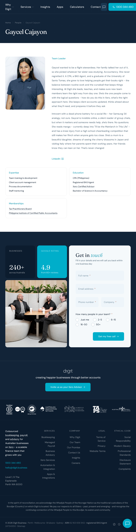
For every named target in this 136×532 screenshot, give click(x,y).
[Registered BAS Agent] (32, 410)
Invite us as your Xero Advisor (66, 387)
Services (26, 7)
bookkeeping (12, 435)
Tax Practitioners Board (20, 208)
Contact (96, 7)
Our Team (75, 442)
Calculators (77, 7)
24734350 (10, 526)
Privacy (101, 445)
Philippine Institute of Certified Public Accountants (33, 213)
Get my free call (106, 336)
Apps (60, 7)
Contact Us (74, 452)
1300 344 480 (13, 462)
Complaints (125, 468)
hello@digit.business (16, 467)
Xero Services (47, 460)
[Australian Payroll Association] (121, 409)
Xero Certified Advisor (84, 186)
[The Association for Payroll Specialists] (100, 409)
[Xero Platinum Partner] (20, 410)
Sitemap (21, 526)
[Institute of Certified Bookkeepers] (74, 409)
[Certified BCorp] (9, 410)
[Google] (119, 524)
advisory (14, 439)
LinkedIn (56, 158)
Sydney (59, 522)
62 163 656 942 (77, 522)
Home (8, 22)
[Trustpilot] (114, 524)
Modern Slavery (122, 445)
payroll (23, 435)
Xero (11, 447)
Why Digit (8, 7)
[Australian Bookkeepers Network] (48, 409)
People (18, 22)
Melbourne (39, 522)
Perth (30, 522)
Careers (76, 462)
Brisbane (50, 522)
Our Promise (73, 447)
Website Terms (97, 451)
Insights (45, 7)
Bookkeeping (48, 437)
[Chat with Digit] (104, 7)
